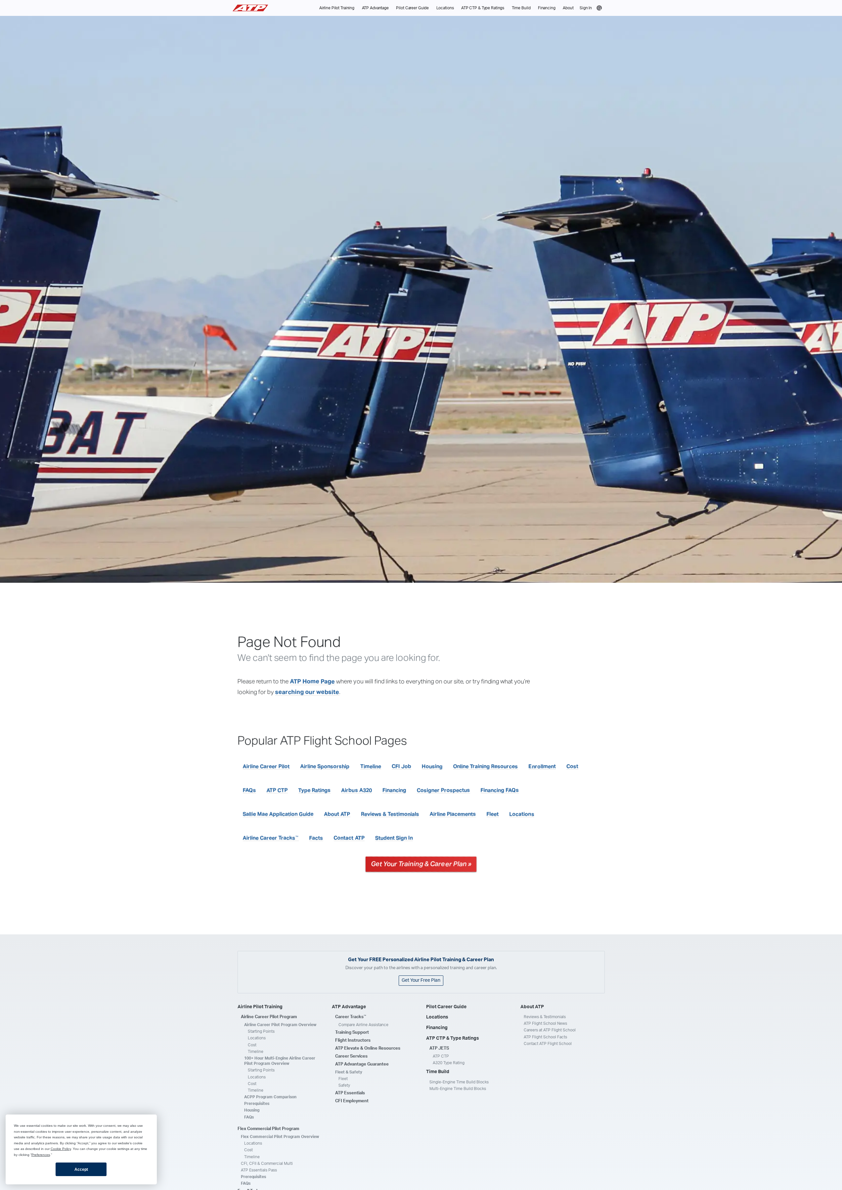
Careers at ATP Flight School (550, 1030)
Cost (572, 766)
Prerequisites (256, 1104)
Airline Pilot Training (336, 8)
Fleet (493, 814)
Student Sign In (394, 838)
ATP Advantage (375, 8)
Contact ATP (349, 838)
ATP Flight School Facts (545, 1037)
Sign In (586, 8)
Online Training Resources (485, 766)
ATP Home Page (312, 682)
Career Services (351, 1056)
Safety (344, 1085)
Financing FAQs (500, 790)
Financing (546, 8)
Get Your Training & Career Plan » (421, 864)
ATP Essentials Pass (259, 1170)
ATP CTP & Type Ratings (482, 8)
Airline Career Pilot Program (269, 1017)
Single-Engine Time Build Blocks (459, 1082)
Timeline (370, 766)
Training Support (352, 1032)
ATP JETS (439, 1048)
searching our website (307, 692)
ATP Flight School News (545, 1023)
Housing (432, 766)
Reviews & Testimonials (390, 814)
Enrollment (542, 766)
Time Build (521, 8)
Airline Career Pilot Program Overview (280, 1025)
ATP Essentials (350, 1093)
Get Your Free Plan (421, 980)
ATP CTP (277, 790)
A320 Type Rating (449, 1063)
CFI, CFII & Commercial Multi (267, 1163)
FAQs (249, 790)
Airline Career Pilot (266, 766)
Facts (316, 838)
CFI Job (401, 766)
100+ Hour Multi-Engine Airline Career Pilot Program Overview (279, 1061)
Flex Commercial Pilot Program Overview (280, 1137)
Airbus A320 (356, 790)
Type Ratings (314, 790)
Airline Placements (453, 814)
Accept (81, 1169)
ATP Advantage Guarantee (362, 1064)
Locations (445, 8)
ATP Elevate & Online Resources (367, 1048)
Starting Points (261, 1031)
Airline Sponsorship (325, 766)
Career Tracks (350, 1017)
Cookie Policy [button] (61, 1149)
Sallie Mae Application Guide (278, 814)
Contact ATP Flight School (548, 1044)
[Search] (599, 7)
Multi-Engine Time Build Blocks (457, 1089)
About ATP (337, 814)
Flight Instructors (353, 1040)
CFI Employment (352, 1101)
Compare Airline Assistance (363, 1025)
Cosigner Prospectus (443, 790)
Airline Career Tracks (271, 838)
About (568, 8)
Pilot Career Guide (412, 8)
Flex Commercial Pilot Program (268, 1129)
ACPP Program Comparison (270, 1097)
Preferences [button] (40, 1155)
